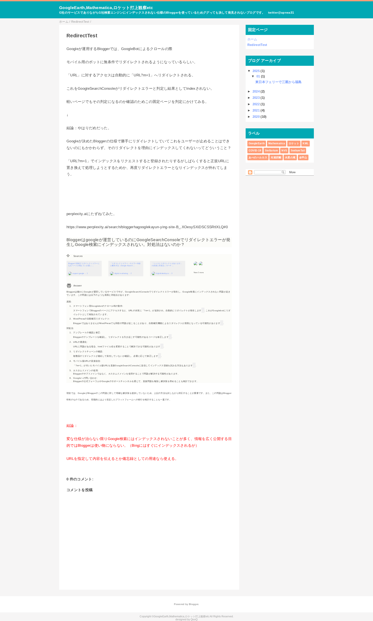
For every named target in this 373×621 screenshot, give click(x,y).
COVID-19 (255, 150)
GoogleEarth (257, 143)
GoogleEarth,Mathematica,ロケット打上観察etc (106, 7)
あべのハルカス (258, 157)
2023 (257, 97)
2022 (257, 104)
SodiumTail (298, 150)
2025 (257, 71)
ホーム (252, 39)
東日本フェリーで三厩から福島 (278, 82)
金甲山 (303, 157)
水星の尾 (290, 157)
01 (258, 76)
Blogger (193, 604)
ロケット (294, 143)
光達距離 (276, 157)
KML (305, 143)
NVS (284, 150)
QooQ (194, 619)
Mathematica (276, 143)
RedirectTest (257, 45)
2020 (257, 116)
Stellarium (271, 150)
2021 (257, 110)
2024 (257, 91)
